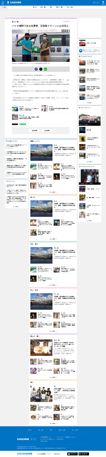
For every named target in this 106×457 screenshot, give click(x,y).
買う (51, 7)
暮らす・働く (59, 7)
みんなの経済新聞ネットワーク (24, 454)
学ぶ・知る (70, 7)
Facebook (94, 3)
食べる (35, 7)
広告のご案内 (44, 441)
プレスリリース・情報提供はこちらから (66, 437)
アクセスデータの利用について (48, 439)
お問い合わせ (60, 439)
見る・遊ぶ (43, 7)
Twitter (97, 3)
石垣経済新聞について (46, 437)
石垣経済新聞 (14, 2)
